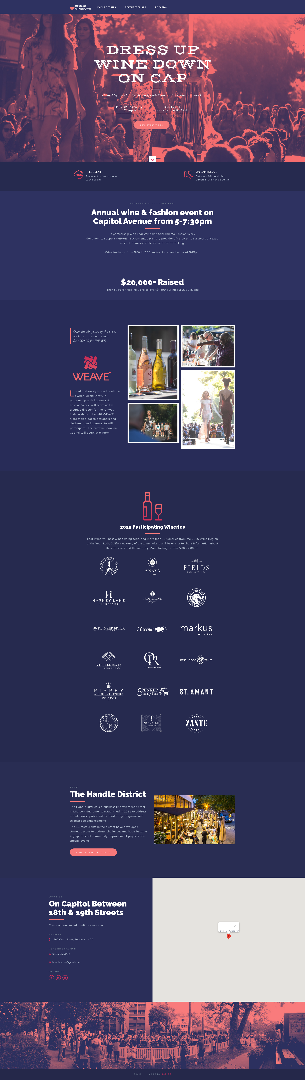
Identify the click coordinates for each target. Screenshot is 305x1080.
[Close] (235, 926)
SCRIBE (166, 1074)
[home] (80, 7)
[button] (229, 937)
